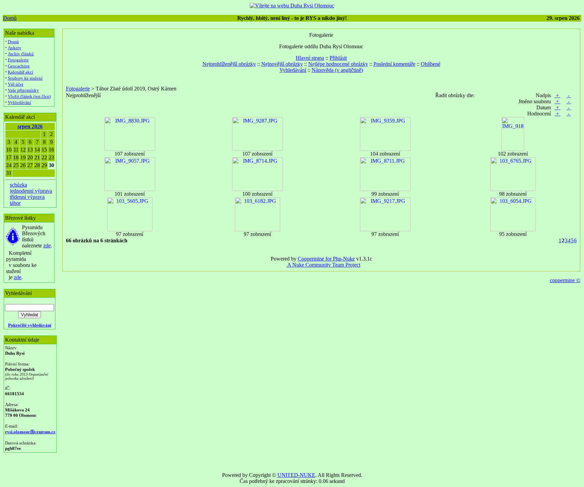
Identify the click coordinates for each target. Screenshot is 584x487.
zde (47, 245)
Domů (10, 18)
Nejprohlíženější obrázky (229, 64)
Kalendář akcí (20, 72)
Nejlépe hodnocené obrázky (338, 64)
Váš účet (15, 84)
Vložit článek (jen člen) (29, 96)
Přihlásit (338, 58)
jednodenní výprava (31, 191)
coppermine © (565, 280)
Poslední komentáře (394, 64)
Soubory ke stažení (25, 78)
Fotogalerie (18, 59)
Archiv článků (21, 53)
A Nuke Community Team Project (323, 265)
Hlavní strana (310, 58)
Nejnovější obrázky (282, 64)
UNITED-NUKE (296, 475)
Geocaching (19, 66)
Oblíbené (430, 64)
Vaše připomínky (23, 90)
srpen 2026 (30, 126)
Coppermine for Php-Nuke (326, 259)
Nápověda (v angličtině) (337, 70)
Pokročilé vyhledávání (29, 325)
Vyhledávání (19, 102)
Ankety (14, 47)
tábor (15, 203)
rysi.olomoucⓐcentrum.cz (30, 431)
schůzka (18, 185)
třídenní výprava (27, 197)
